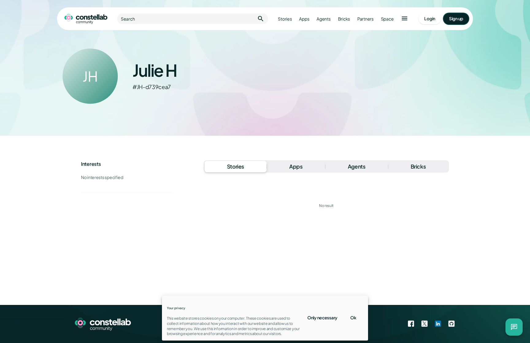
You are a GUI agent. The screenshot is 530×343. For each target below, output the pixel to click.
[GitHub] (451, 324)
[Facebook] (411, 324)
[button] (404, 18)
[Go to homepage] (85, 19)
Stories (285, 19)
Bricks (344, 19)
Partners (365, 19)
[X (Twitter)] (424, 324)
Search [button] (192, 18)
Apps (304, 19)
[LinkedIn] (438, 324)
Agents (323, 19)
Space (387, 19)
